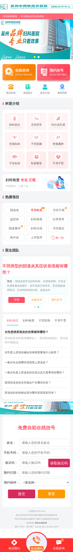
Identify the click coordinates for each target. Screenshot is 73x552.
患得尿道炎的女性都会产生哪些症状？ (28, 382)
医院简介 (28, 93)
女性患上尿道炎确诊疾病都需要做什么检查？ (32, 352)
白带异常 (58, 219)
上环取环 (36, 237)
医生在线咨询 (41, 523)
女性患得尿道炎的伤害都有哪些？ (26, 331)
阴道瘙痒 (14, 228)
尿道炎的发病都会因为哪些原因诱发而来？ (30, 392)
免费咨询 (36, 299)
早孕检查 (36, 210)
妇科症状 (36, 228)
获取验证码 (59, 463)
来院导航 (62, 93)
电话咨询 (11, 93)
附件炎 (14, 237)
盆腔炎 (14, 219)
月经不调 (58, 210)
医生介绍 (45, 93)
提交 (21, 494)
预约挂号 (56, 299)
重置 (51, 494)
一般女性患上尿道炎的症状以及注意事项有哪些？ (35, 372)
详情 (16, 299)
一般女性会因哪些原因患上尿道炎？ (26, 362)
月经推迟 (58, 228)
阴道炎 (14, 210)
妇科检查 (36, 219)
